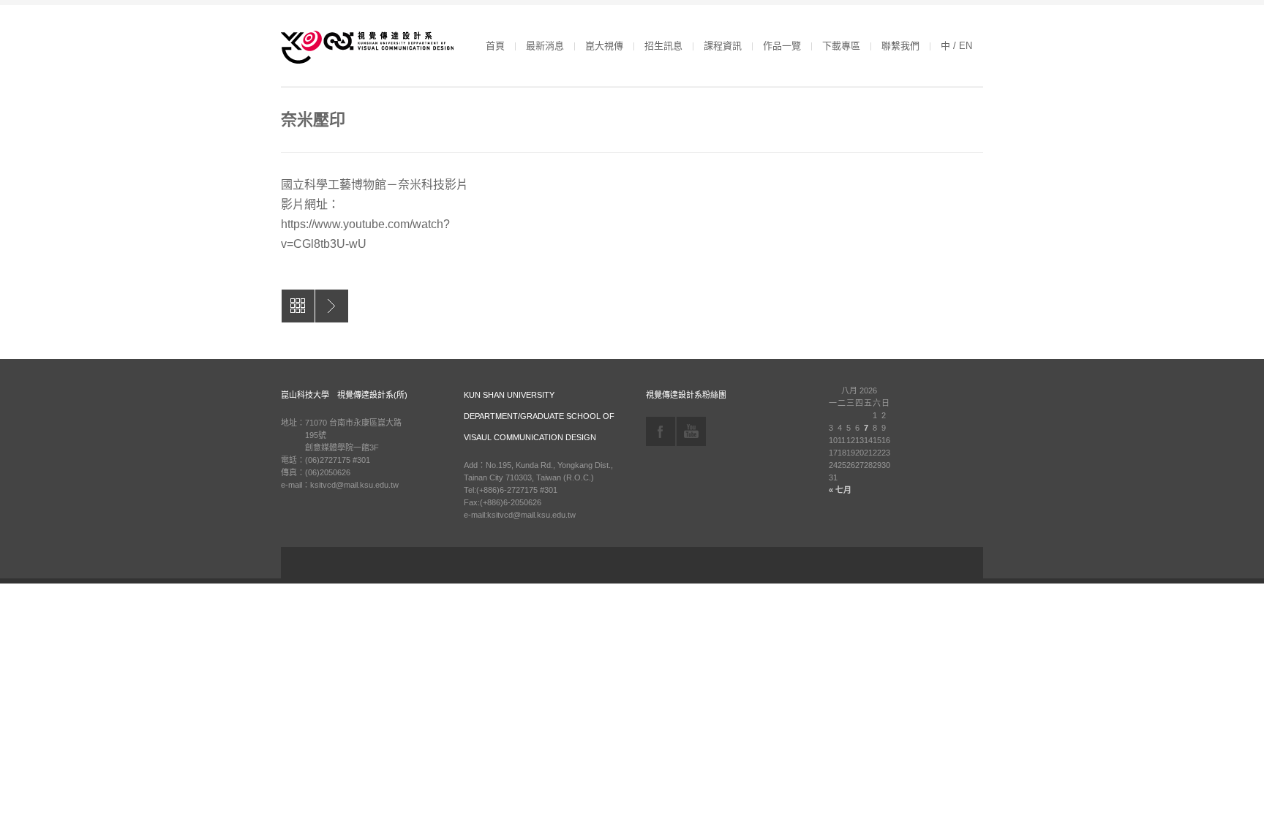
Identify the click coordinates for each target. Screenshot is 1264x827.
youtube (691, 431)
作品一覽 (782, 45)
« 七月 (840, 490)
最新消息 (545, 45)
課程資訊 (723, 45)
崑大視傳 (604, 45)
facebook (660, 431)
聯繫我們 (900, 45)
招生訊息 (663, 45)
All (298, 306)
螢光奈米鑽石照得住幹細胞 (331, 306)
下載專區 (841, 45)
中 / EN (956, 45)
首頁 (495, 45)
